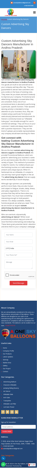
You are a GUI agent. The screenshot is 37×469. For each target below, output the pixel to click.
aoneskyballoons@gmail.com (21, 3)
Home (4, 19)
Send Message (18, 283)
